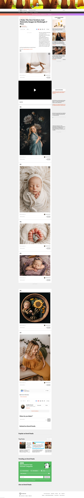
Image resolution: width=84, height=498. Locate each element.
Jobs (59, 493)
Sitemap (43, 495)
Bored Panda (23, 493)
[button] (48, 439)
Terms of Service (62, 495)
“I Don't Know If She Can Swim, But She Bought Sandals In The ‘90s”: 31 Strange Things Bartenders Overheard (58, 57)
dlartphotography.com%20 (27, 49)
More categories (23, 473)
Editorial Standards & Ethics (49, 495)
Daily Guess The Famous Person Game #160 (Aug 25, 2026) (58, 29)
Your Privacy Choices (47, 493)
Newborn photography (23, 396)
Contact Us (62, 493)
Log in (64, 10)
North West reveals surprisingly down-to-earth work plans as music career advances (58, 101)
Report (49, 73)
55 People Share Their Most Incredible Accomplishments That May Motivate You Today (58, 42)
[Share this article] (49, 54)
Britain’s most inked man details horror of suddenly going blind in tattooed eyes (58, 114)
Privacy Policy (56, 495)
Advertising (52, 493)
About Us (56, 493)
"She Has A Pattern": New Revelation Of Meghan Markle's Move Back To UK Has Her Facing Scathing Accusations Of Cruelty (58, 127)
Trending (23, 12)
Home (19, 12)
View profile (39, 405)
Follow (46, 405)
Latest (27, 12)
